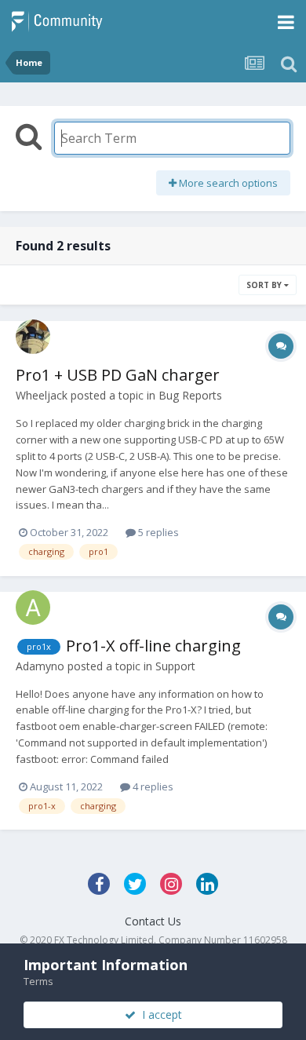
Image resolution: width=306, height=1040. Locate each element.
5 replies (157, 532)
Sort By (265, 284)
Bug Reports (190, 395)
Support (175, 666)
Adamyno (40, 666)
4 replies (151, 786)
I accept (159, 1014)
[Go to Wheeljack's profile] (33, 336)
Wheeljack (41, 395)
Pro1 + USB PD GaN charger (118, 374)
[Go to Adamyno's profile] (33, 607)
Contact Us (153, 921)
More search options (227, 183)
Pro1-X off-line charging (153, 645)
